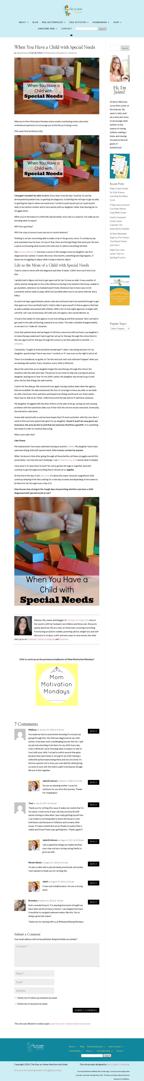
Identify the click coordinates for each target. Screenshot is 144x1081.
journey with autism (27, 252)
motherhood (48, 53)
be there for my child (67, 460)
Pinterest (63, 639)
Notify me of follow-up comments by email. (37, 998)
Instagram (50, 639)
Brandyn (32, 900)
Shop (116, 22)
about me (44, 475)
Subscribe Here (46, 29)
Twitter (40, 639)
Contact (66, 29)
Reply (93, 731)
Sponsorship (55, 1070)
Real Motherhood (52, 22)
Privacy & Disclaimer (24, 1070)
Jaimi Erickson (23, 53)
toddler (70, 446)
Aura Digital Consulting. (118, 1064)
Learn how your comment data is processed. (70, 1023)
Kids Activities (77, 22)
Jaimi (45, 881)
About (22, 22)
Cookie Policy (41, 1070)
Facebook (31, 639)
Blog (35, 22)
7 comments (71, 53)
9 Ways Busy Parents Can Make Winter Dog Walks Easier (120, 209)
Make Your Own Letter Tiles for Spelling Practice (118, 254)
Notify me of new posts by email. (33, 1003)
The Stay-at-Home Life (77, 620)
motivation (60, 53)
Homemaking (100, 22)
